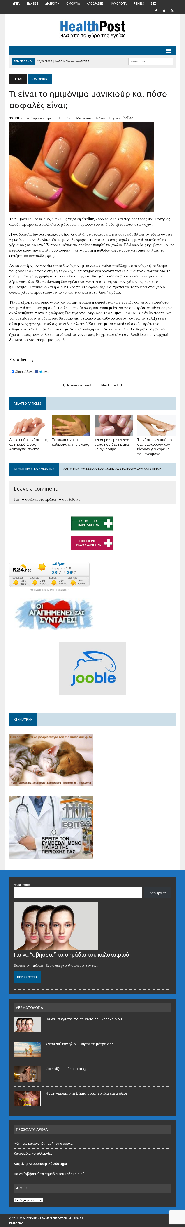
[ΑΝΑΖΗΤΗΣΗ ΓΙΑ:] (150, 61)
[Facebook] (156, 10)
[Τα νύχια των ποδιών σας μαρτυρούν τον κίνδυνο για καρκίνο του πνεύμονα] (156, 433)
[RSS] (172, 10)
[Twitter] (164, 10)
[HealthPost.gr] (92, 30)
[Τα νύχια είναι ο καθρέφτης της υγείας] (71, 433)
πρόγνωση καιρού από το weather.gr (49, 590)
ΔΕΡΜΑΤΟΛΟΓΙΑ (29, 1008)
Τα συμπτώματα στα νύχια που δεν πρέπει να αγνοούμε (112, 444)
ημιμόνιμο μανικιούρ (76, 118)
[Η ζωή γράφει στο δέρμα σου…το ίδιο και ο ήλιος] (27, 1103)
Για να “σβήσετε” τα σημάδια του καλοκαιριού (71, 954)
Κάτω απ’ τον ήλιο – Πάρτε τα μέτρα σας (79, 1044)
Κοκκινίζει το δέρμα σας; (66, 1069)
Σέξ (153, 3)
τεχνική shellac (121, 118)
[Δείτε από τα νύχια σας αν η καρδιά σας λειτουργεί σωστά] (28, 433)
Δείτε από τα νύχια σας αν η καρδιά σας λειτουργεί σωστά (28, 444)
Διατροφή (52, 3)
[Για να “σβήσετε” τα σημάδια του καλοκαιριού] (56, 947)
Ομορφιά (73, 3)
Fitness (139, 3)
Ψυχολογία (119, 3)
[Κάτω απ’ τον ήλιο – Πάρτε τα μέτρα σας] (27, 1054)
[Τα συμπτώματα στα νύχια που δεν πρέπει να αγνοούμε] (114, 433)
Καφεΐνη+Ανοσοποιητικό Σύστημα (40, 1164)
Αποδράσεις (95, 3)
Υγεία (16, 3)
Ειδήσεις (32, 3)
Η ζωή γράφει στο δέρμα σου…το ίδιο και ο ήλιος (86, 1093)
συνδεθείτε (71, 499)
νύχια (100, 118)
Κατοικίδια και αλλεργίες (33, 1153)
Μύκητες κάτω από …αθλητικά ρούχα (43, 1143)
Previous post (79, 385)
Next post (109, 385)
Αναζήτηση (22, 884)
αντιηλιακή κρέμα (41, 118)
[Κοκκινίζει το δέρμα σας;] (27, 1079)
